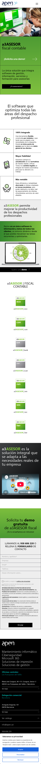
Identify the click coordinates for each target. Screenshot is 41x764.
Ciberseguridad (11, 655)
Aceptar (20, 749)
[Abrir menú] (37, 4)
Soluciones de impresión (17, 661)
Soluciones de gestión (16, 665)
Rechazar (20, 760)
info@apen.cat (25, 614)
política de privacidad (23, 581)
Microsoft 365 (10, 658)
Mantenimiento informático (19, 651)
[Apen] (8, 644)
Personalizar (20, 754)
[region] (20, 748)
